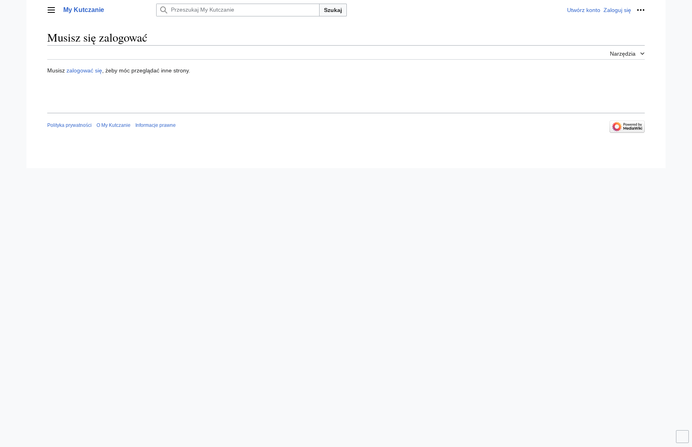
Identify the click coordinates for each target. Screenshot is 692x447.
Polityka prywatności (69, 125)
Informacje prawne (155, 125)
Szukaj (333, 10)
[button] (51, 10)
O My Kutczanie (114, 125)
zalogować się (84, 70)
